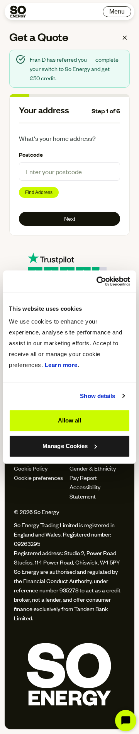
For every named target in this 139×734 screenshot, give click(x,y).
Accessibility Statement (85, 491)
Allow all (69, 420)
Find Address (39, 192)
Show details (97, 396)
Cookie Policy (30, 468)
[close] (125, 38)
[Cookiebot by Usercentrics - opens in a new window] (98, 281)
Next (69, 219)
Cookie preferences (38, 477)
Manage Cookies (65, 446)
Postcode (31, 154)
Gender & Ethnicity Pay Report (93, 472)
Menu (117, 11)
